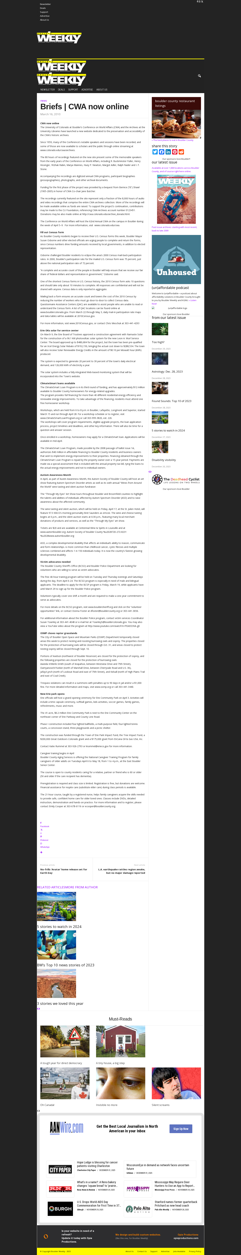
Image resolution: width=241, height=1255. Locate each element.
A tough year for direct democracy (61, 1063)
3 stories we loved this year (60, 1003)
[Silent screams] (176, 1083)
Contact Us (142, 1251)
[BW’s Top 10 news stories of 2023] (92, 944)
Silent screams (161, 1105)
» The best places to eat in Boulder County (172, 140)
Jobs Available (179, 1251)
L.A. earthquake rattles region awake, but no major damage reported (121, 871)
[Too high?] (176, 329)
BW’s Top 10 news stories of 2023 (65, 964)
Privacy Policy (195, 1251)
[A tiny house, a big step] (120, 1041)
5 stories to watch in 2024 (59, 926)
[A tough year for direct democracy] (65, 1041)
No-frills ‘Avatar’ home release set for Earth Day (63, 871)
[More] (92, 852)
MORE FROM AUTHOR (81, 887)
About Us (101, 89)
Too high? (158, 342)
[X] (202, 1)
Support (73, 89)
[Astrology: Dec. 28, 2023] (176, 358)
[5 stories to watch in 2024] (92, 906)
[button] (199, 76)
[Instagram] (200, 1)
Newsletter (45, 4)
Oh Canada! (47, 1105)
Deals (61, 89)
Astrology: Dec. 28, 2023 (167, 371)
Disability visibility (164, 460)
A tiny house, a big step (110, 1063)
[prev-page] (38, 1008)
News (43, 100)
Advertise (87, 89)
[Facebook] (198, 1)
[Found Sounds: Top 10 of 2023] (176, 388)
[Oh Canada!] (65, 1083)
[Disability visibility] (176, 447)
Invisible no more (106, 1105)
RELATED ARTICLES (51, 887)
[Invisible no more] (120, 1083)
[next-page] (39, 1008)
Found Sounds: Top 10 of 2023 (171, 401)
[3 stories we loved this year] (92, 983)
